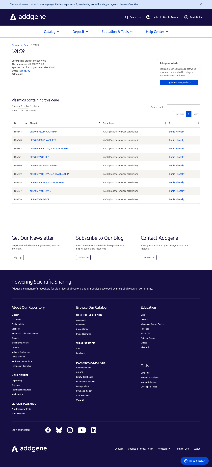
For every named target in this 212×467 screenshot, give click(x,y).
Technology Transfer (21, 366)
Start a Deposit (19, 413)
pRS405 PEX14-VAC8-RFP (43, 131)
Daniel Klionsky (177, 131)
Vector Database (149, 382)
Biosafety (16, 338)
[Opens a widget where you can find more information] (195, 461)
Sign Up (18, 257)
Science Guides (148, 338)
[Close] (199, 4)
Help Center (155, 31)
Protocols (145, 333)
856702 (26, 70)
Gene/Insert (109, 123)
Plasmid (34, 123)
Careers (15, 347)
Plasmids (80, 324)
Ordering (16, 385)
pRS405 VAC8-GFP (39, 199)
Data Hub (145, 373)
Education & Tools (115, 31)
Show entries (24, 110)
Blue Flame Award (20, 342)
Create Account (171, 17)
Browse (15, 45)
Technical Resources (21, 389)
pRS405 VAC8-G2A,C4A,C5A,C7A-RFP (49, 148)
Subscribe (83, 257)
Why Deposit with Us (21, 409)
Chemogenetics (83, 367)
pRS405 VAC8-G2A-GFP (42, 191)
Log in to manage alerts (179, 82)
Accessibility (164, 448)
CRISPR (79, 372)
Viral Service (17, 394)
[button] (133, 17)
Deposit (78, 31)
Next (195, 114)
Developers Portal (149, 386)
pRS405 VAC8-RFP (39, 157)
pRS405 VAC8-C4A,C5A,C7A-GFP (47, 182)
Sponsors (16, 329)
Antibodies (81, 320)
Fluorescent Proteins (86, 381)
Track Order (196, 17)
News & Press (18, 356)
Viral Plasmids (83, 395)
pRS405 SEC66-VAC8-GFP (43, 165)
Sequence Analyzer (150, 377)
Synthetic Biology (84, 391)
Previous (179, 114)
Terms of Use (182, 448)
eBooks (144, 319)
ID (15, 123)
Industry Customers (21, 352)
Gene (26, 45)
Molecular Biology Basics (152, 324)
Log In (155, 17)
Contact (119, 448)
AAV (78, 348)
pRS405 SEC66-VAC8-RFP (43, 140)
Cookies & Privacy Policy (140, 448)
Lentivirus (80, 353)
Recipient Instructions (22, 361)
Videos (144, 342)
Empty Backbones (84, 377)
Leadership (17, 319)
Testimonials (18, 324)
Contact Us (148, 257)
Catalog (49, 31)
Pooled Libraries (83, 334)
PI (170, 123)
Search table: (157, 107)
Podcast (145, 329)
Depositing (17, 380)
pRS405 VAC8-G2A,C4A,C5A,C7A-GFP (49, 174)
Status (197, 448)
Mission (15, 315)
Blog (143, 315)
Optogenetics (82, 386)
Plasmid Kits (82, 329)
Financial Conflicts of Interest (25, 333)
